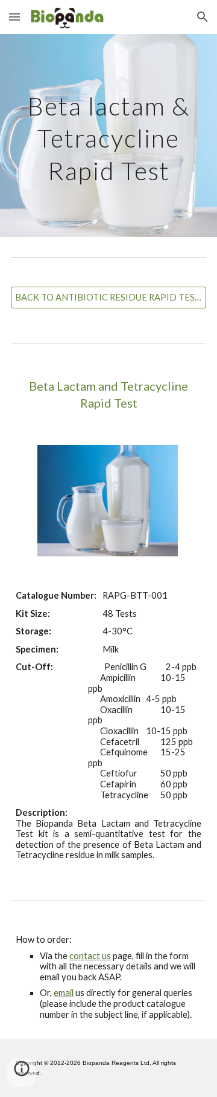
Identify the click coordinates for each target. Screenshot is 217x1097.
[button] (14, 16)
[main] (108, 135)
